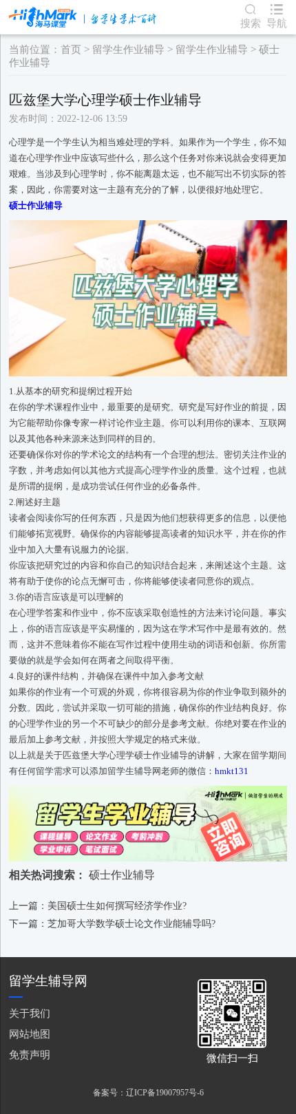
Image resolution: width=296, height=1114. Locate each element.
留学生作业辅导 (128, 49)
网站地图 (29, 1034)
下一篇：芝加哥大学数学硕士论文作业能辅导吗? (112, 924)
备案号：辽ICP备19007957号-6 (148, 1092)
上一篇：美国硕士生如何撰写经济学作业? (98, 906)
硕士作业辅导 (122, 875)
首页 (71, 49)
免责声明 (29, 1054)
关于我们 (29, 1013)
